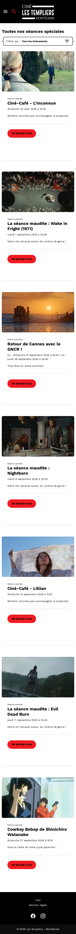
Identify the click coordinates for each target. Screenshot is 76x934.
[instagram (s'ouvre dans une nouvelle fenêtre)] (43, 916)
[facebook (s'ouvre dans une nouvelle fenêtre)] (33, 916)
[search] (14, 11)
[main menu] (5, 11)
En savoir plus (22, 133)
